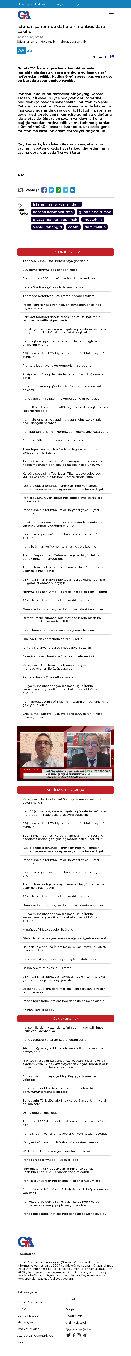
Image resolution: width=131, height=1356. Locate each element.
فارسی (59, 4)
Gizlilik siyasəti (76, 1322)
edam (73, 227)
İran (20, 1342)
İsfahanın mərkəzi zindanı (56, 204)
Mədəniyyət (25, 1322)
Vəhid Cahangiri (47, 227)
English (78, 4)
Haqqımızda (74, 1316)
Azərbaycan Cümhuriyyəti (35, 1335)
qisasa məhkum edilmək (55, 219)
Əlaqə (70, 1309)
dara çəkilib (95, 227)
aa (29, 50)
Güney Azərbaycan (30, 1302)
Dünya (22, 1309)
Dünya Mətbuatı (28, 1315)
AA (21, 50)
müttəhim (92, 219)
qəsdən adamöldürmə (53, 212)
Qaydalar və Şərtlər (79, 1329)
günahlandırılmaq (95, 212)
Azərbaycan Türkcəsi (32, 4)
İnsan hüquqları (28, 1329)
